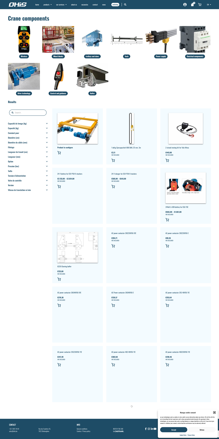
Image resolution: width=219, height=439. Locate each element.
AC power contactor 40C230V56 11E (178, 352)
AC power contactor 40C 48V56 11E (123, 352)
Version (11, 185)
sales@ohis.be (13, 431)
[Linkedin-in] (152, 429)
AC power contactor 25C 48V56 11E (178, 292)
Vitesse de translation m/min (19, 190)
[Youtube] (155, 429)
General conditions (82, 429)
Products (46, 4)
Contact (95, 4)
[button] (214, 412)
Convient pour (13, 133)
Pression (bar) (13, 166)
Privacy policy (86, 431)
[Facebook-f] (146, 429)
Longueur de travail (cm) (17, 152)
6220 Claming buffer (64, 266)
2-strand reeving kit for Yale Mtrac (177, 147)
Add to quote (64, 152)
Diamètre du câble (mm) (17, 142)
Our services (60, 4)
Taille (10, 171)
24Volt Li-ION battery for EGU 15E (177, 207)
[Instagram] (149, 429)
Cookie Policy (183, 435)
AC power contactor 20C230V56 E (177, 233)
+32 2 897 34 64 (14, 429)
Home (37, 4)
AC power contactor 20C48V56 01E (69, 292)
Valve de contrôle (15, 180)
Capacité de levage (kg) (17, 123)
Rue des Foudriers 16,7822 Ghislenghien (45, 430)
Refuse (202, 429)
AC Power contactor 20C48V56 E (122, 292)
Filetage (11, 147)
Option (10, 161)
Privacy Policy (191, 435)
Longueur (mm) (14, 157)
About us (74, 4)
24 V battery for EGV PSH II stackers (69, 173)
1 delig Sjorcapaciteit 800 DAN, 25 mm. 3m (126, 147)
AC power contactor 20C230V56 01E (123, 233)
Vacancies (84, 4)
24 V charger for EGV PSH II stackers (124, 173)
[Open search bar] (125, 4)
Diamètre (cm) (13, 138)
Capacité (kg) (13, 128)
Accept (173, 429)
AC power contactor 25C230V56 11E (69, 352)
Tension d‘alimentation (17, 176)
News (104, 4)
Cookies (79, 431)
